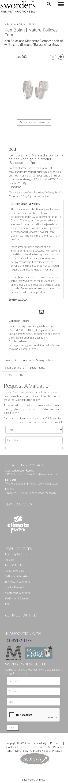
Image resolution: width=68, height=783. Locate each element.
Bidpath (43, 779)
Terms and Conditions (32, 747)
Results (9, 559)
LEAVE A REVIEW (18, 504)
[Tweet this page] (21, 312)
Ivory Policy (21, 750)
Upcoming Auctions (16, 554)
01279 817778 (16, 474)
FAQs (8, 603)
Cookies (11, 747)
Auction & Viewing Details (38, 360)
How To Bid (11, 360)
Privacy (56, 750)
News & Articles (14, 565)
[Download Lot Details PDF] (53, 57)
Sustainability (37, 367)
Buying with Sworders (17, 581)
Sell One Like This (14, 375)
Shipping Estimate (14, 367)
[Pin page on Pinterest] (28, 312)
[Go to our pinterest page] (22, 621)
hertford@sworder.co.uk (43, 483)
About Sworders (14, 570)
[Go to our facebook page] (8, 621)
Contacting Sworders (17, 592)
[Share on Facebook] (13, 312)
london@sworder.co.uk (42, 492)
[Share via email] (42, 312)
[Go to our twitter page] (15, 621)
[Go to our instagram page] (35, 312)
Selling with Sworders (17, 576)
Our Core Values (40, 750)
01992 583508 (16, 483)
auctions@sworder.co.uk (42, 474)
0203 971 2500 (16, 492)
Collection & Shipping (17, 598)
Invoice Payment (14, 587)
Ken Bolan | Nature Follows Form (31, 32)
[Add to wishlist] (61, 57)
